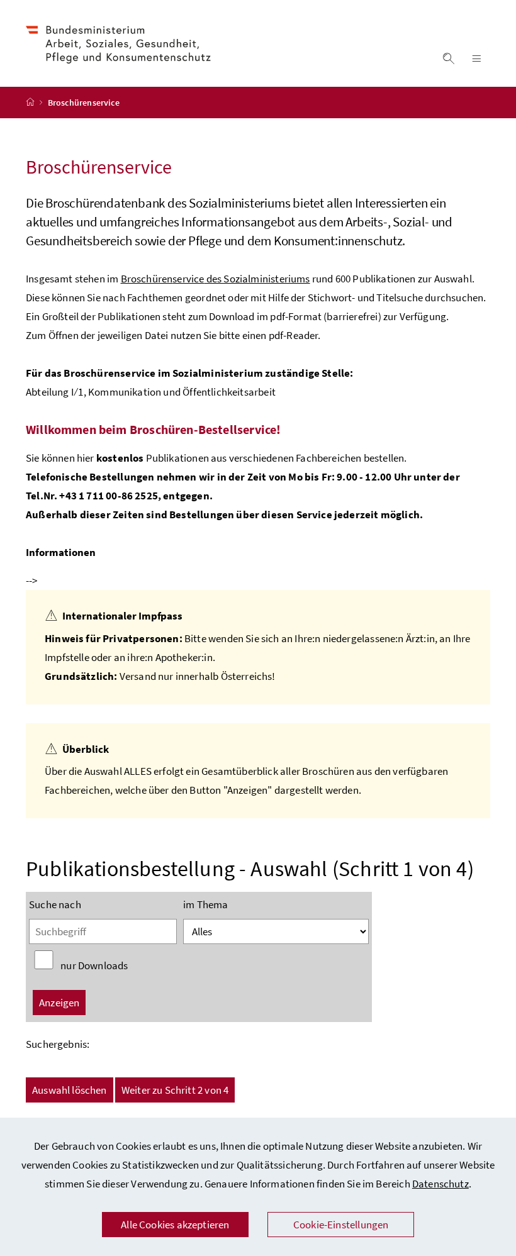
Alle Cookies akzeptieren (175, 1224)
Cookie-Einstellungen (341, 1224)
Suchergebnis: (57, 1044)
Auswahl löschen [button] (69, 1090)
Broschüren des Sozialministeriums (215, 279)
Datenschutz (440, 1184)
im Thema (205, 904)
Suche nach (55, 904)
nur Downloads (94, 965)
